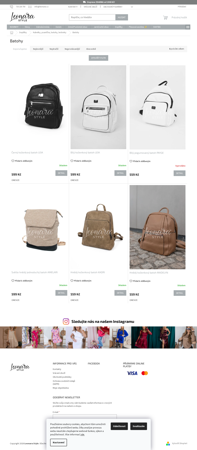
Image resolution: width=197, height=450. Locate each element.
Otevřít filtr (98, 58)
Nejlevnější (38, 49)
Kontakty (73, 6)
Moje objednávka (61, 388)
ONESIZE (15, 180)
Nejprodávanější (72, 49)
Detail (61, 173)
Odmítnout (119, 426)
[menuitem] (14, 27)
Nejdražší (54, 49)
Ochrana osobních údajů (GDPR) (64, 383)
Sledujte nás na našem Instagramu (102, 321)
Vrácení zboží (90, 6)
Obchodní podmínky (112, 6)
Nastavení (58, 442)
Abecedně (91, 49)
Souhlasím (139, 426)
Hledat (122, 17)
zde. (83, 434)
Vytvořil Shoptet (179, 443)
